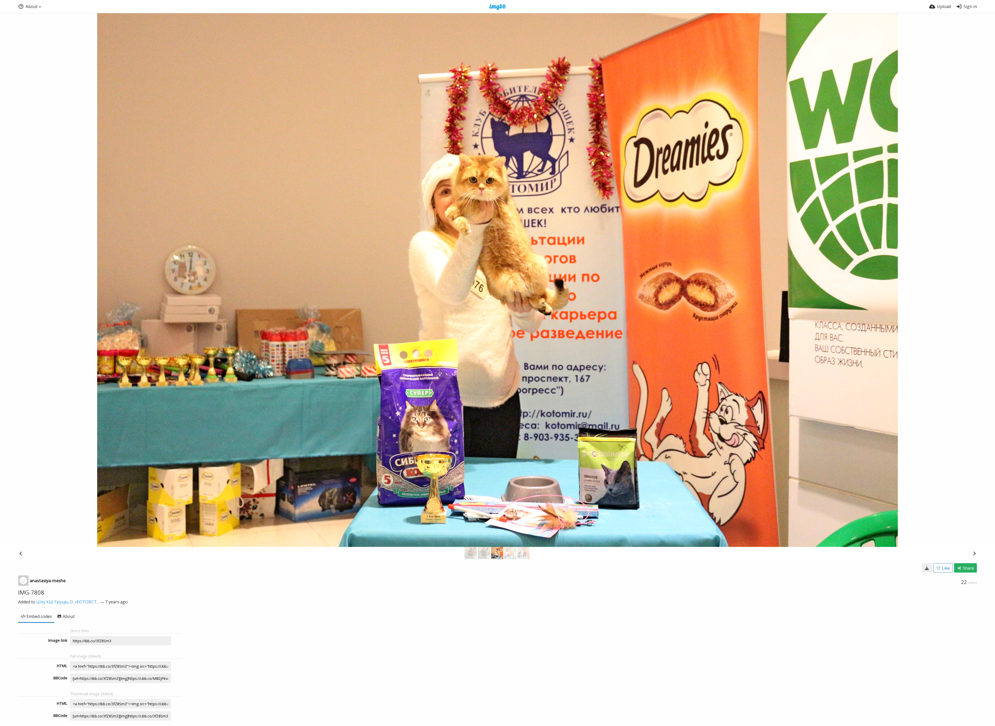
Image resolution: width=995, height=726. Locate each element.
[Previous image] (21, 553)
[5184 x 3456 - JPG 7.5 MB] (927, 568)
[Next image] (974, 553)
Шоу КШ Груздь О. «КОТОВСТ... (67, 602)
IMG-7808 (31, 592)
